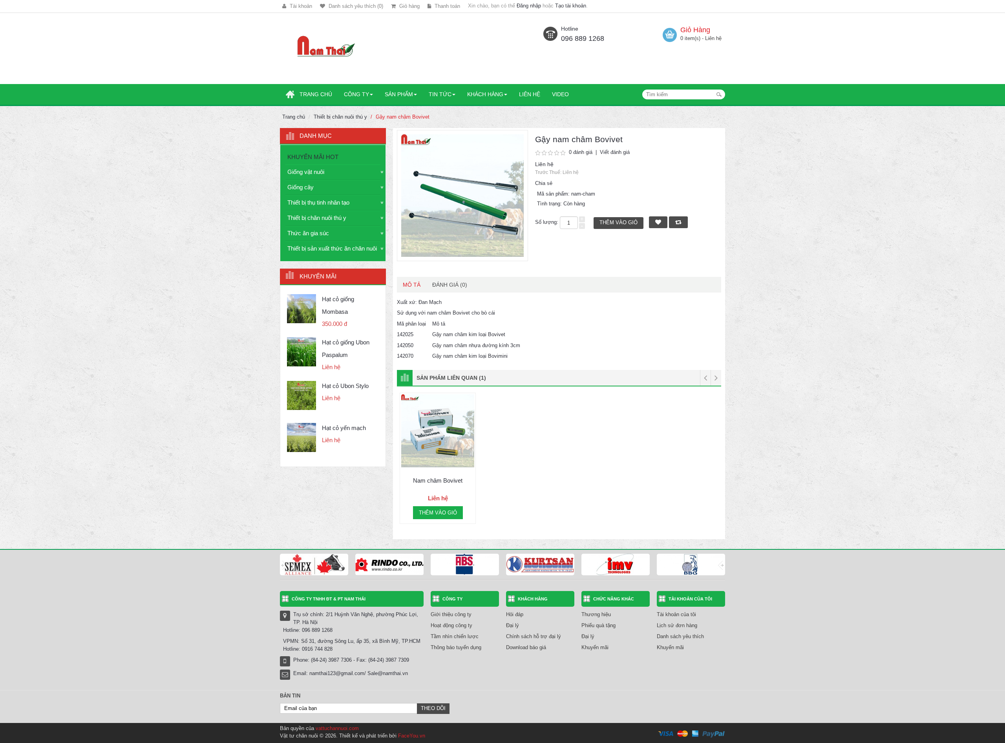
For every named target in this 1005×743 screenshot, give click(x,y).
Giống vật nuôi (305, 171)
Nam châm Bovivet (437, 480)
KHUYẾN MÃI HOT (312, 157)
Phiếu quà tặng (598, 625)
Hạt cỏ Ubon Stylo (345, 385)
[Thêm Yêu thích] (405, 460)
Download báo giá (526, 647)
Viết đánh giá (615, 152)
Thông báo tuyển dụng (456, 647)
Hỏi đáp (514, 614)
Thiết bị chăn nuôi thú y (340, 117)
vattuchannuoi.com (337, 728)
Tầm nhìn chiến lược (455, 636)
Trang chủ (293, 117)
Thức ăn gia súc (308, 233)
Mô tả (411, 285)
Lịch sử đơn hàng (677, 625)
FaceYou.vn (411, 736)
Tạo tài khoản (570, 6)
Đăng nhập (529, 6)
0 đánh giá (580, 152)
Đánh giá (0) (449, 285)
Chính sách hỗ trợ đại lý (533, 636)
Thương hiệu (596, 614)
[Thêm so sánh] (469, 460)
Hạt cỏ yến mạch (344, 428)
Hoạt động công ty (451, 625)
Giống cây (300, 187)
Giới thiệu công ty (451, 614)
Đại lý (512, 625)
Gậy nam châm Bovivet (402, 117)
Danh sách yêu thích (680, 636)
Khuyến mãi (594, 647)
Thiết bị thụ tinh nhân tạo (318, 202)
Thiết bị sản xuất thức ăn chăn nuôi (332, 248)
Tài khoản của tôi (676, 614)
